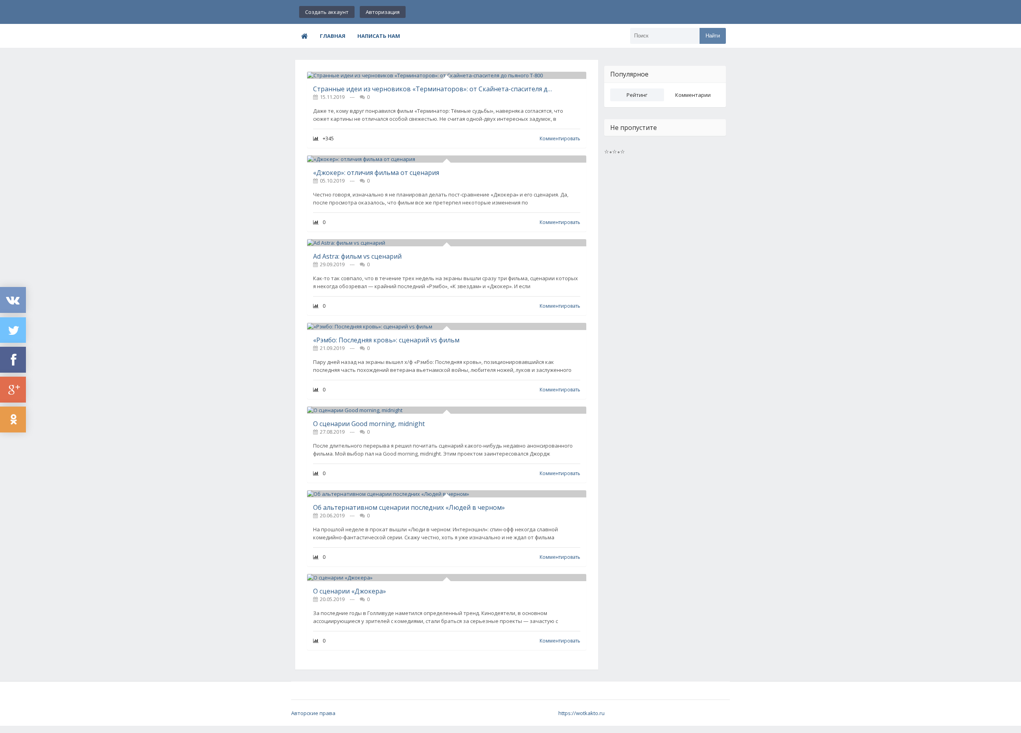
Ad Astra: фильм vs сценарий (357, 256)
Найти (713, 36)
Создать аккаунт (327, 12)
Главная (332, 35)
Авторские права (313, 713)
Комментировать (560, 138)
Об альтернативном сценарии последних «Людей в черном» (409, 507)
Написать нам (378, 35)
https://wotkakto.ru (581, 713)
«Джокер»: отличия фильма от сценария (376, 173)
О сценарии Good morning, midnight (369, 424)
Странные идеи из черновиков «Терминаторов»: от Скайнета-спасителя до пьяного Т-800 (433, 89)
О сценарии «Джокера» (349, 591)
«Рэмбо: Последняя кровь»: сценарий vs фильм (386, 340)
